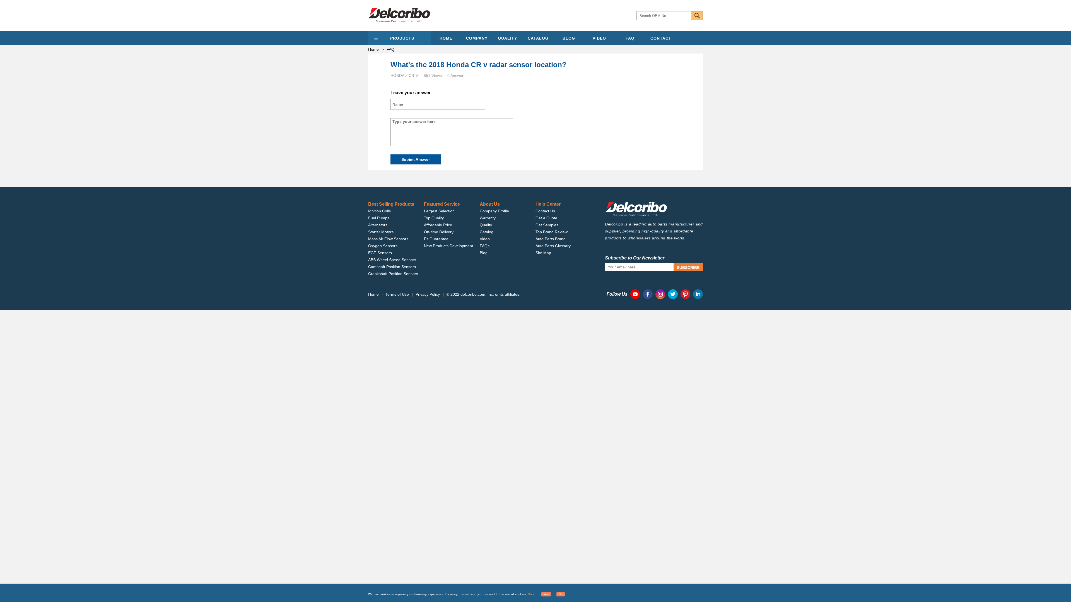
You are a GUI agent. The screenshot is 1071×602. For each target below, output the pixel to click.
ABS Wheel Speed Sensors (392, 260)
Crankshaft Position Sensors (393, 273)
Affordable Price (438, 225)
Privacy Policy (428, 294)
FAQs (484, 246)
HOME (446, 38)
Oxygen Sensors (382, 246)
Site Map (543, 253)
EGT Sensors (380, 253)
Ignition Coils (379, 211)
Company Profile (494, 211)
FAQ (630, 38)
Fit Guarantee (436, 239)
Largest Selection (439, 211)
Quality (486, 225)
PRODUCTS (402, 38)
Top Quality (434, 218)
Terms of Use (397, 294)
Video (485, 239)
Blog (484, 253)
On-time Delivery (439, 232)
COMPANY (477, 38)
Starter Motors (381, 232)
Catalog (486, 232)
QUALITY (507, 38)
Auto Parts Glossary (553, 246)
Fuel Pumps (378, 218)
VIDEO (599, 38)
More (531, 594)
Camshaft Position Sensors (392, 266)
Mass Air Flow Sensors (388, 239)
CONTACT (660, 38)
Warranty (488, 218)
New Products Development (448, 246)
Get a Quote (546, 218)
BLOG (569, 38)
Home (373, 49)
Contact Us (545, 211)
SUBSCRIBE (688, 267)
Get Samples (547, 225)
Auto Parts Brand (551, 239)
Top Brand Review (552, 232)
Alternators (377, 225)
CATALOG (538, 38)
